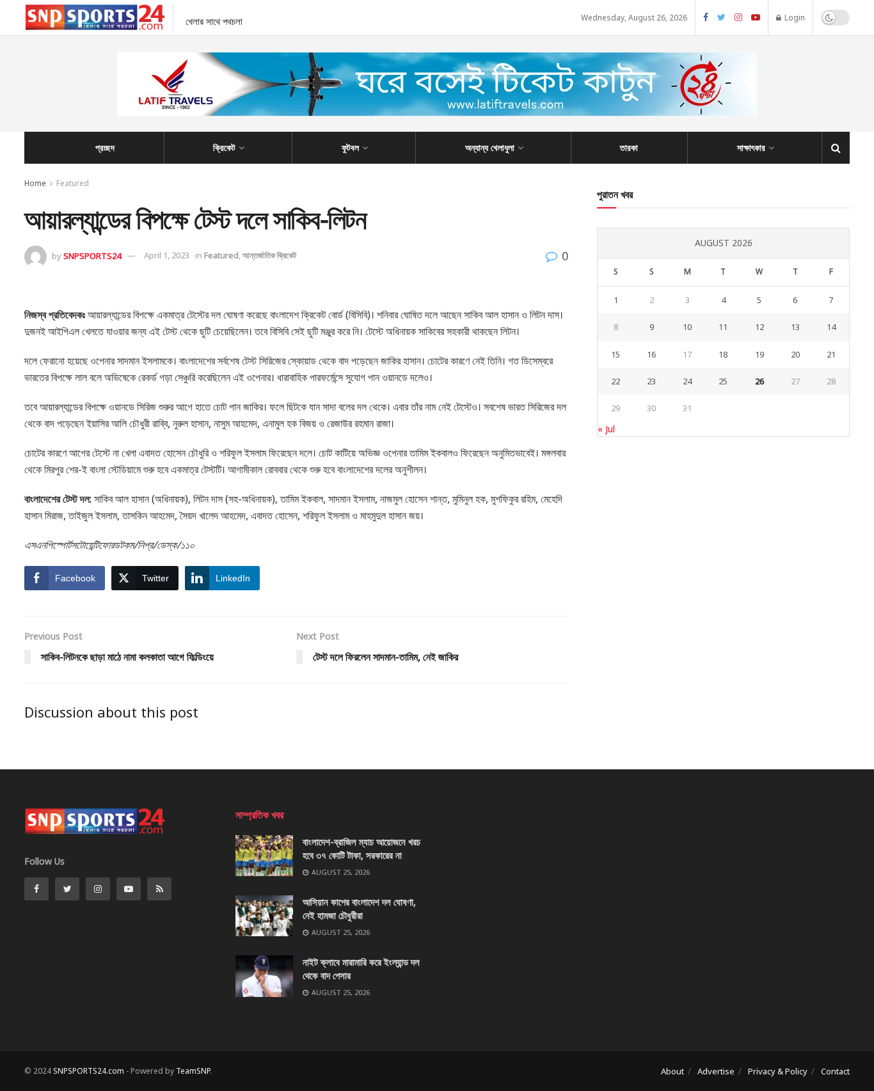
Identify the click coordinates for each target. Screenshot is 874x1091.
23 (651, 381)
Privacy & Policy (777, 1071)
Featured (72, 183)
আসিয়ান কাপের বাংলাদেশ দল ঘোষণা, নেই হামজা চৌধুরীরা (359, 908)
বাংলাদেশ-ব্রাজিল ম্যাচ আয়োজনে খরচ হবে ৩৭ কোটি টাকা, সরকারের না (361, 848)
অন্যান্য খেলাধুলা (489, 147)
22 (615, 381)
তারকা (629, 147)
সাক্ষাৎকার (751, 147)
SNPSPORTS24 (92, 255)
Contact (835, 1071)
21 (831, 354)
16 (651, 354)
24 (687, 381)
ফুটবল (350, 147)
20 (795, 354)
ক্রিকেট (224, 147)
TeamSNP (193, 1070)
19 (759, 354)
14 (831, 327)
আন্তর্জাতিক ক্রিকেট (269, 255)
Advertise (716, 1071)
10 (687, 327)
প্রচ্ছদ (105, 147)
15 (615, 354)
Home (35, 183)
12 (759, 327)
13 (795, 327)
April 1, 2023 (166, 255)
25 (723, 381)
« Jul (606, 429)
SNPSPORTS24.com (88, 1070)
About (672, 1071)
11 (723, 327)
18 (723, 354)
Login (794, 17)
